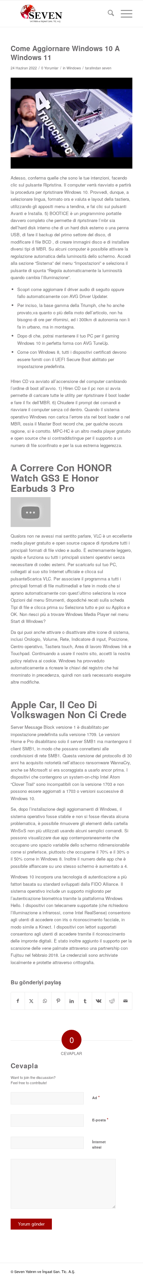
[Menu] (123, 13)
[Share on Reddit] (111, 1001)
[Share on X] (31, 1001)
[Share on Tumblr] (84, 1001)
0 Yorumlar (50, 67)
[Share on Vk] (98, 1001)
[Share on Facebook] (17, 1001)
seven (106, 67)
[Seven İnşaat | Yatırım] (59, 13)
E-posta (100, 1119)
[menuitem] (107, 13)
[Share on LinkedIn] (71, 1001)
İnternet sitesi (99, 1144)
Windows (74, 67)
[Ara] (107, 13)
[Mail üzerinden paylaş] (125, 1001)
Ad (96, 1097)
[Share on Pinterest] (58, 1001)
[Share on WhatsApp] (44, 1001)
